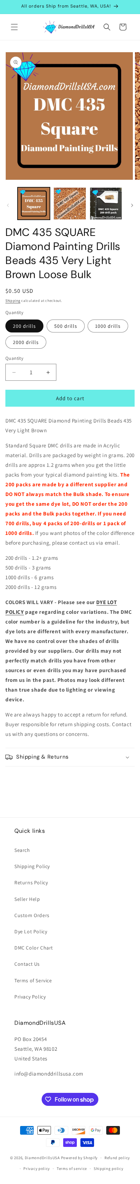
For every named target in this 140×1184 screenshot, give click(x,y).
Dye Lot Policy (30, 931)
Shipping (12, 300)
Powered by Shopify (79, 1157)
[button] (14, 27)
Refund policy (117, 1157)
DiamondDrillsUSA (42, 1157)
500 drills (65, 326)
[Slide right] (132, 205)
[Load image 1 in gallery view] (34, 203)
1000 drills (108, 326)
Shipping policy (108, 1168)
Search (22, 850)
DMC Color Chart (33, 947)
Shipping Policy (32, 866)
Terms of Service (33, 980)
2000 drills (26, 342)
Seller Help (27, 899)
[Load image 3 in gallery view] (106, 203)
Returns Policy (31, 882)
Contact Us (27, 964)
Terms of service (72, 1168)
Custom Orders (32, 915)
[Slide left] (8, 205)
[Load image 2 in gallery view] (69, 203)
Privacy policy (36, 1168)
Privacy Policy (30, 996)
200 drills (24, 326)
